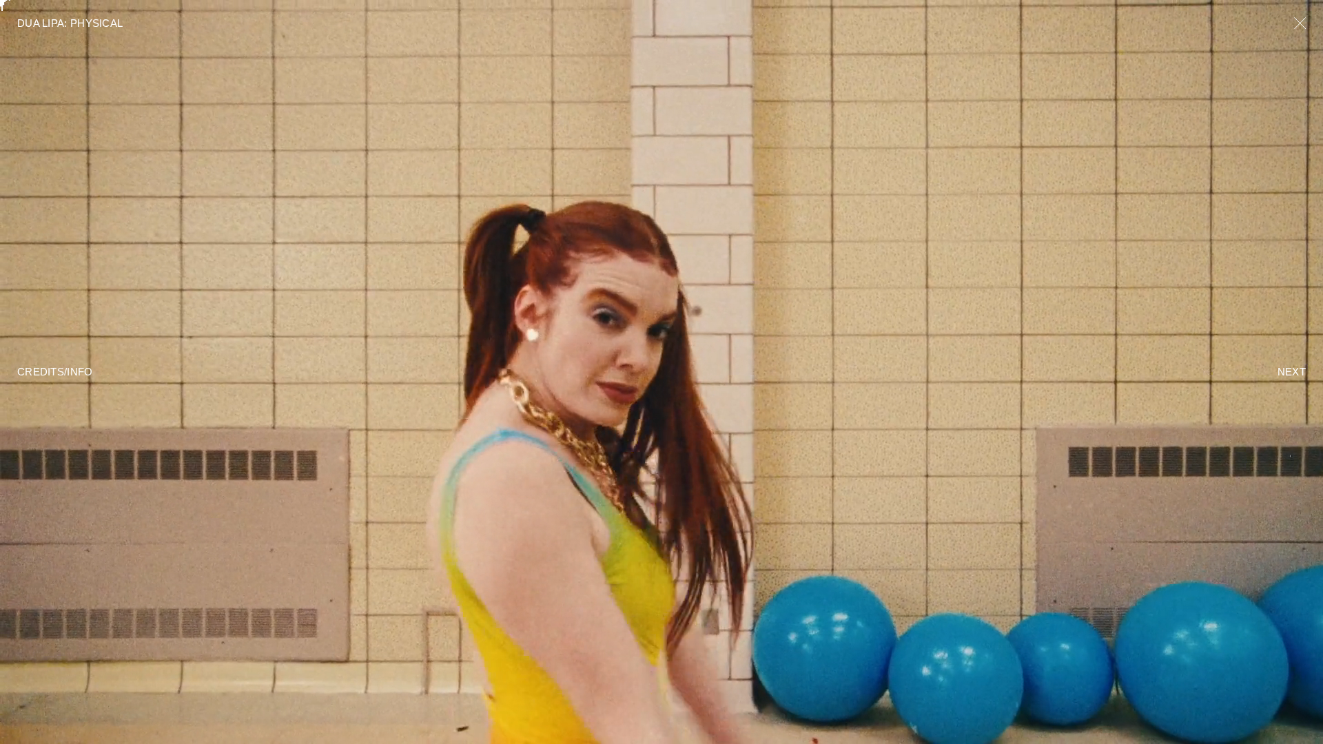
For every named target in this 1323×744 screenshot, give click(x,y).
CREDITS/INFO (55, 372)
